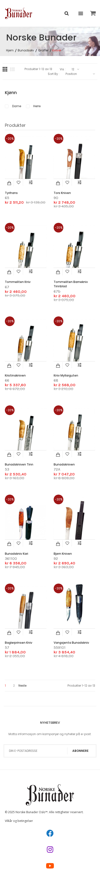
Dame (16, 106)
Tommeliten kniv (18, 282)
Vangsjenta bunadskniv (71, 643)
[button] (19, 182)
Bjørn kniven (63, 554)
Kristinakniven (15, 375)
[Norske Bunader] (19, 13)
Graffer (43, 50)
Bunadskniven (64, 464)
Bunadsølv (26, 50)
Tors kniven (62, 193)
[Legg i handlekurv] (9, 183)
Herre (37, 106)
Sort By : (53, 73)
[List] (12, 69)
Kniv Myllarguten (66, 375)
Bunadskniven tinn (19, 464)
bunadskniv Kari (16, 554)
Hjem (10, 50)
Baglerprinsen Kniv (18, 643)
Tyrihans (11, 193)
